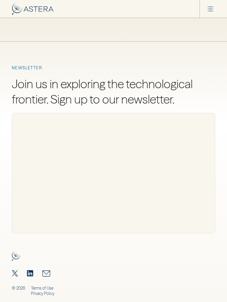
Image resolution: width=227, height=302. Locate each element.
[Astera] (32, 9)
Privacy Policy (42, 293)
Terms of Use (42, 288)
